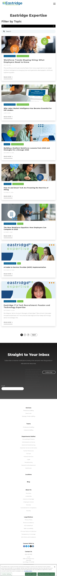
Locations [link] (28, 474)
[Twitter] (28, 546)
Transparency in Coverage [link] (28, 534)
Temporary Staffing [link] (28, 410)
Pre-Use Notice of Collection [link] (28, 531)
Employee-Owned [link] (29, 502)
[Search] (4, 31)
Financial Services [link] (28, 456)
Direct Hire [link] (28, 413)
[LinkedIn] (26, 546)
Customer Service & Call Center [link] (28, 448)
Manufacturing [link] (28, 462)
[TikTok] (31, 546)
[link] (28, 422)
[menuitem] (28, 418)
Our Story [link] (28, 493)
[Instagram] (33, 546)
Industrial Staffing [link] (28, 430)
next (34, 335)
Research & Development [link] (28, 465)
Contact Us (28, 551)
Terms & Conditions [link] (28, 522)
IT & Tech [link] (28, 453)
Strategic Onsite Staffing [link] (28, 416)
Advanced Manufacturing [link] (28, 445)
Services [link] (28, 408)
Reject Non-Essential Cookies (46, 574)
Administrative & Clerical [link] (28, 442)
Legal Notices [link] (28, 517)
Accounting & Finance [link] (28, 439)
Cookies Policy (28, 571)
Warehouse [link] (28, 468)
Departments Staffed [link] (28, 436)
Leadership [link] (28, 496)
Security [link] (28, 510)
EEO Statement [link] (28, 525)
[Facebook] (24, 546)
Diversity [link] (28, 505)
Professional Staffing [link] (28, 427)
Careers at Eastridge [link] (28, 499)
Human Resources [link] (28, 450)
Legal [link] (28, 459)
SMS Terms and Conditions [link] (28, 537)
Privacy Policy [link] (28, 519)
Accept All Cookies (31, 574)
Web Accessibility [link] (28, 528)
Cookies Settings (6, 574)
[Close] (54, 567)
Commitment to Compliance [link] (28, 507)
